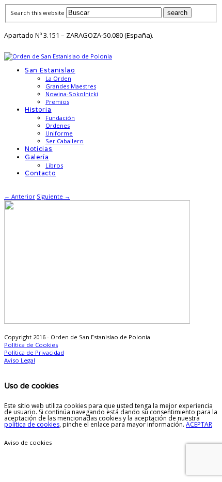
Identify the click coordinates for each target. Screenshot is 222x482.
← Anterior (19, 196)
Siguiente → (53, 196)
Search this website (37, 13)
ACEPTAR (199, 424)
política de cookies (31, 424)
